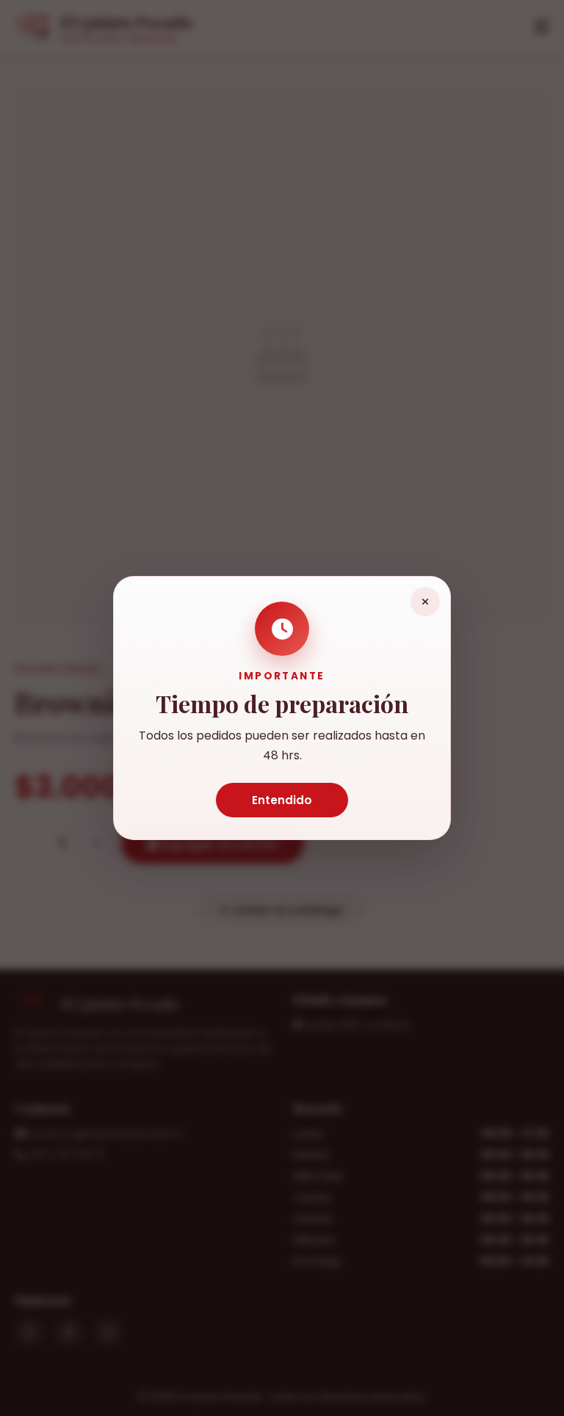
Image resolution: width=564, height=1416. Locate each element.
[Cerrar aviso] (425, 601)
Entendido (282, 800)
